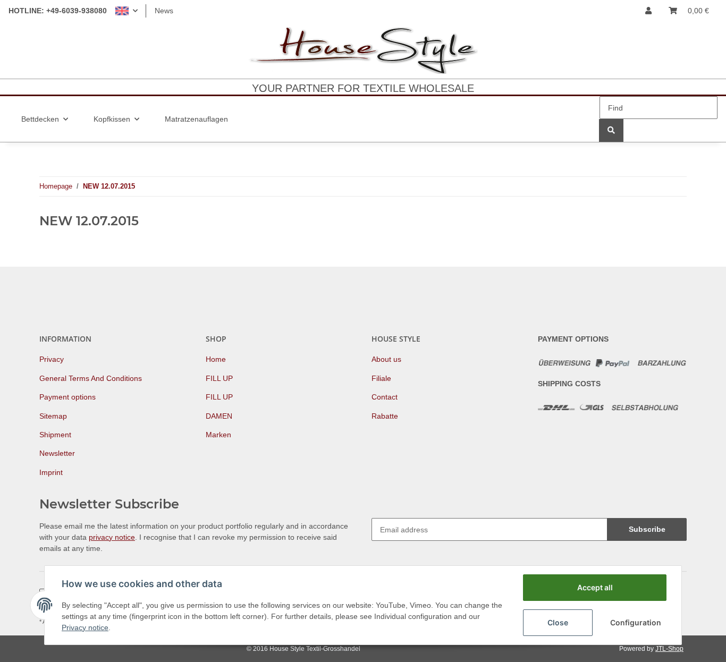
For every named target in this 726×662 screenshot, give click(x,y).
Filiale (381, 378)
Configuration (635, 622)
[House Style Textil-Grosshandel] (363, 50)
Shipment (55, 434)
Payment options (67, 397)
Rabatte (385, 416)
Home (216, 359)
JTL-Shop (669, 648)
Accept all (595, 587)
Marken (218, 434)
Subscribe (647, 529)
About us (386, 359)
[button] (126, 11)
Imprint (51, 472)
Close (557, 622)
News (164, 10)
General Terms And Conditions (90, 378)
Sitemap (53, 416)
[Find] (611, 130)
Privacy (51, 359)
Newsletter (57, 453)
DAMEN (219, 416)
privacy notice (112, 537)
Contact (385, 397)
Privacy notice (85, 627)
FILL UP (219, 378)
